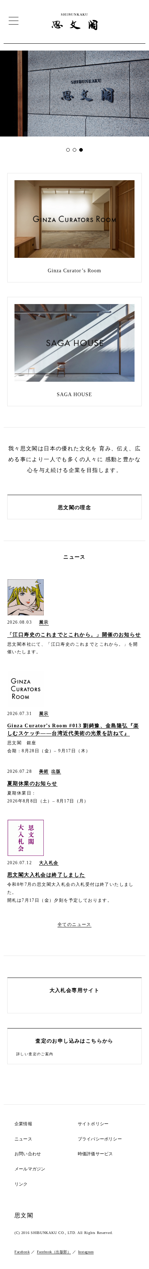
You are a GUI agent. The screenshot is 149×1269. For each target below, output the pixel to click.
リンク (21, 1184)
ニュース (23, 1139)
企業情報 (23, 1124)
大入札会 (49, 863)
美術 (44, 771)
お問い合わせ (27, 1154)
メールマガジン (29, 1169)
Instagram (86, 1252)
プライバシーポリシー (100, 1139)
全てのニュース (74, 924)
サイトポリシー (93, 1124)
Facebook (22, 1252)
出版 (56, 771)
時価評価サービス (95, 1154)
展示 (44, 622)
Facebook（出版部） (54, 1252)
